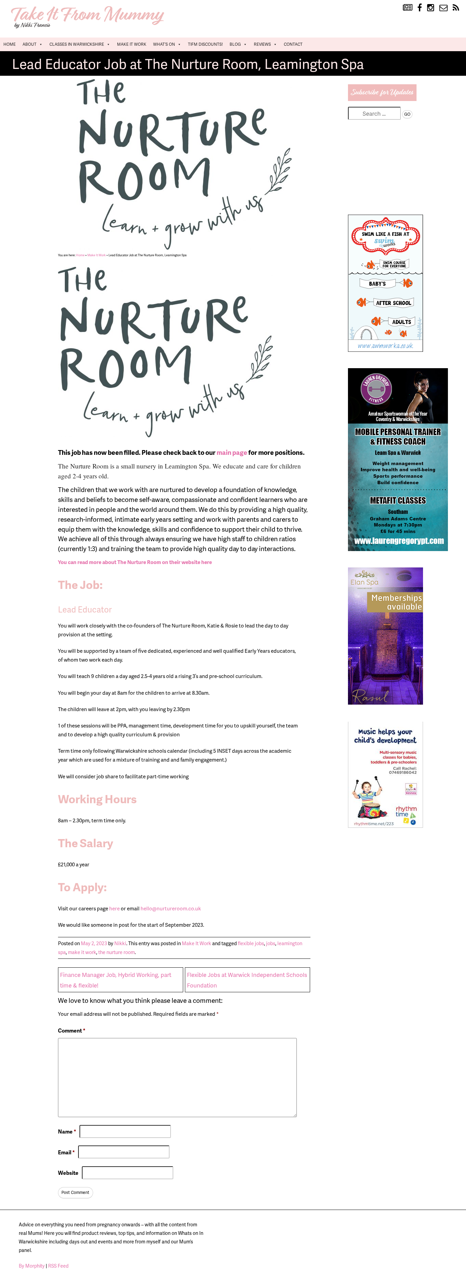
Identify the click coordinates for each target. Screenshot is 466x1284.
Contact (293, 44)
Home (9, 44)
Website (68, 1173)
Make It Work (131, 44)
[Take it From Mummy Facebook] (419, 8)
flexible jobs (251, 943)
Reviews (262, 44)
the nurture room (116, 952)
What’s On (164, 44)
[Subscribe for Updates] (382, 99)
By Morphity (32, 1266)
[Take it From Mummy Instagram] (430, 8)
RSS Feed (58, 1266)
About (30, 44)
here (115, 908)
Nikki (120, 943)
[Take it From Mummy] (89, 28)
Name (67, 1131)
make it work (82, 952)
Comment (71, 1030)
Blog (235, 44)
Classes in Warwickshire (76, 44)
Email (66, 1152)
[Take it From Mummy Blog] (407, 8)
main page (232, 452)
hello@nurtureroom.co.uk (171, 908)
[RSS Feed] (456, 8)
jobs (270, 943)
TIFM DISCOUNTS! (205, 44)
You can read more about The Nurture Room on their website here (135, 562)
